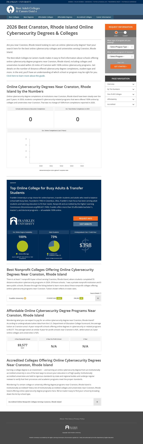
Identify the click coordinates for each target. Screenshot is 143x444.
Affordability (112, 99)
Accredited (111, 104)
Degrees (70, 2)
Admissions (88, 2)
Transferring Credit (114, 2)
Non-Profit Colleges (114, 94)
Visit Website (86, 224)
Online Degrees (79, 2)
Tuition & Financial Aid (100, 2)
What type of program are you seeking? (118, 41)
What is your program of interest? (120, 52)
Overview (110, 84)
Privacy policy (79, 419)
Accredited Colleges (84, 17)
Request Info (85, 218)
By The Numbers (113, 89)
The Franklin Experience (129, 2)
